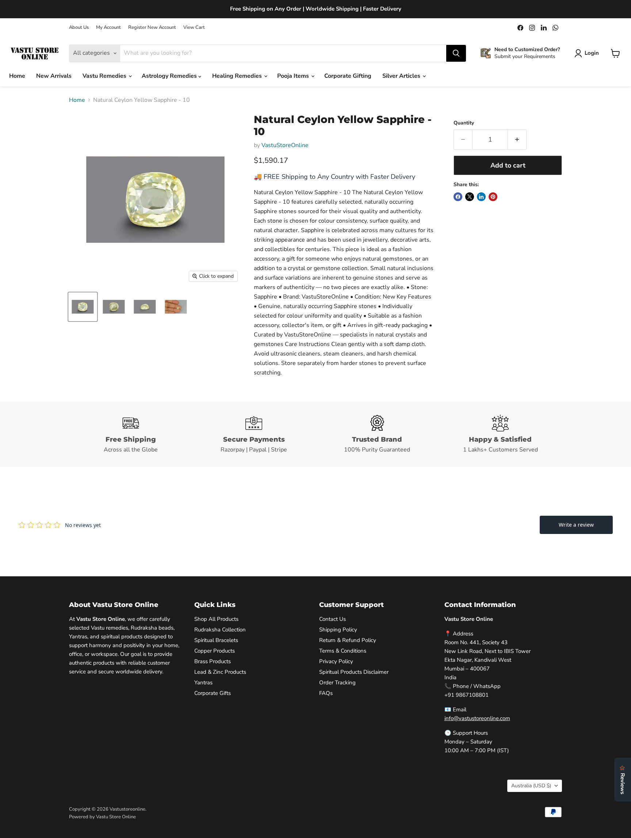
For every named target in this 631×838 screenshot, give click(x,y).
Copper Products (214, 650)
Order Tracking (337, 682)
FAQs (326, 693)
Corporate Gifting (347, 76)
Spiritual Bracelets (216, 640)
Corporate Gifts (212, 693)
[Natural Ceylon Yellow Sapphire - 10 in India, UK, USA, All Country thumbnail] (82, 306)
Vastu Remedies (105, 76)
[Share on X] (469, 196)
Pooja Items (293, 76)
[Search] (456, 53)
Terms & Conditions (342, 650)
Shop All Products (216, 619)
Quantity (464, 123)
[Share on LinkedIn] (481, 196)
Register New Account (152, 27)
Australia (531, 785)
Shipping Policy (338, 629)
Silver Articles (402, 76)
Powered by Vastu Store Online (102, 817)
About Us (79, 27)
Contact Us (332, 619)
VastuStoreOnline (285, 145)
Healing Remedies (237, 76)
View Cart (194, 27)
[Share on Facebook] (458, 196)
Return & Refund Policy (347, 640)
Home (17, 76)
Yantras (203, 682)
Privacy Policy (336, 661)
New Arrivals (54, 76)
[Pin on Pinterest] (493, 196)
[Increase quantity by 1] (517, 140)
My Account (108, 27)
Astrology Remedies (170, 76)
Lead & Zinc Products (220, 672)
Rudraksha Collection (220, 629)
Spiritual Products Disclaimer (354, 672)
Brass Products (212, 661)
